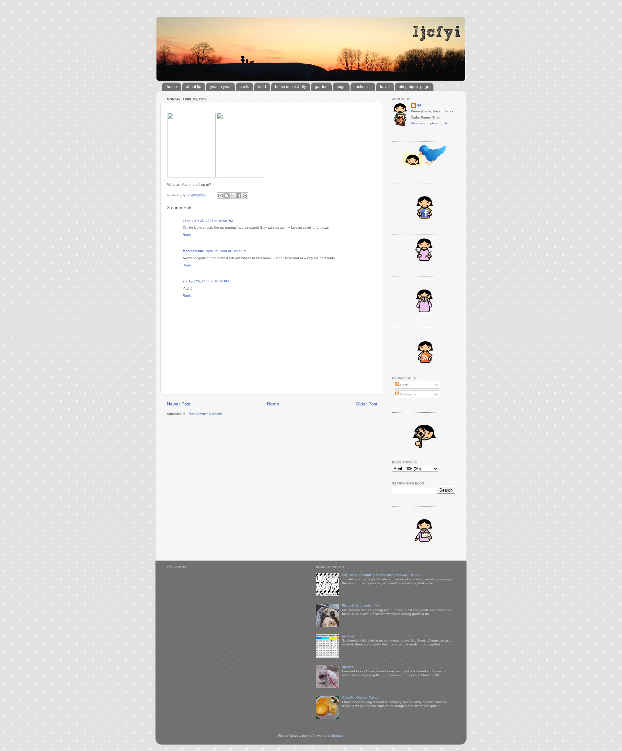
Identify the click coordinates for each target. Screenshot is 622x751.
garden (321, 87)
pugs (341, 87)
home (172, 87)
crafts (244, 87)
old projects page (414, 87)
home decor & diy (290, 87)
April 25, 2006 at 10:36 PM (209, 281)
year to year (220, 87)
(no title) (348, 636)
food (262, 87)
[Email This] (220, 195)
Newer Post (178, 403)
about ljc (193, 87)
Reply (187, 234)
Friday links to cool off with (361, 605)
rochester (362, 87)
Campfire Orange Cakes (360, 697)
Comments (407, 394)
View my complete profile (429, 123)
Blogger (337, 735)
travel (385, 87)
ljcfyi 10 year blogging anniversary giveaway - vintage (381, 574)
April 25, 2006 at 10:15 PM (226, 251)
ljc (419, 105)
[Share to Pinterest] (245, 195)
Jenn (186, 220)
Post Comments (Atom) (205, 413)
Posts (404, 385)
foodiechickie (193, 251)
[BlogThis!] (226, 195)
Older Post (366, 403)
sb (185, 281)
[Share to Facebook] (239, 195)
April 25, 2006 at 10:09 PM (212, 220)
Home (273, 403)
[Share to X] (232, 195)
